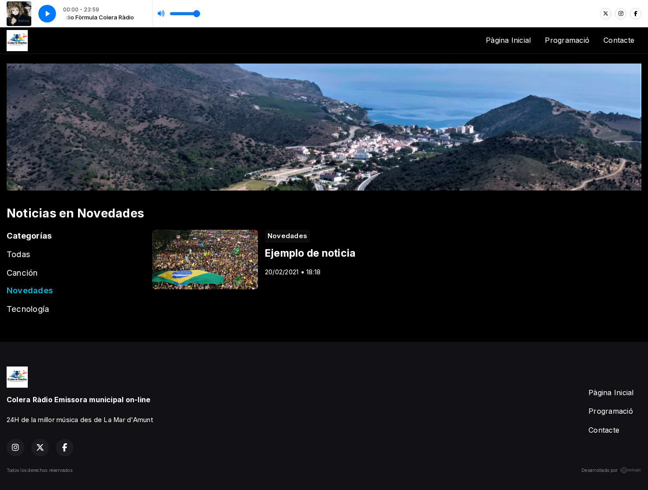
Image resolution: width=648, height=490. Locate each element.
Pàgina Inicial (508, 40)
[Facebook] (635, 13)
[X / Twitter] (605, 13)
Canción (22, 272)
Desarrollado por (599, 470)
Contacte (618, 40)
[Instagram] (620, 13)
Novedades (30, 290)
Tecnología (28, 309)
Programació (567, 40)
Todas (18, 254)
